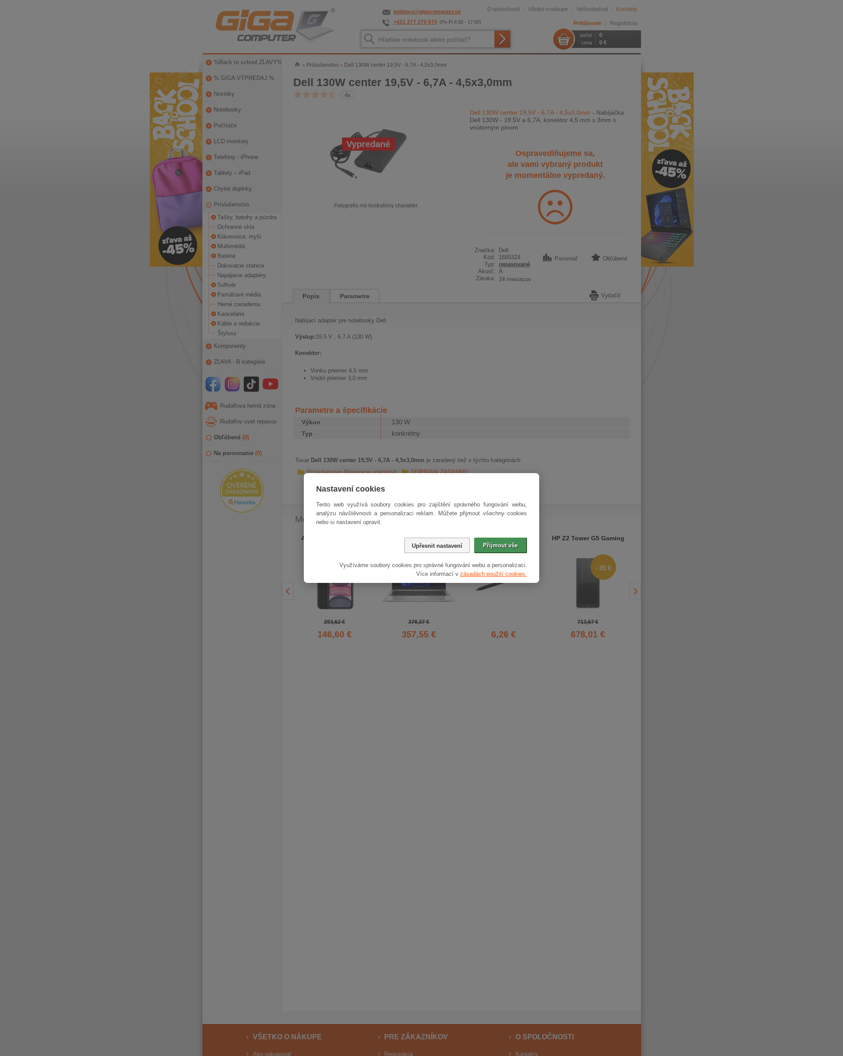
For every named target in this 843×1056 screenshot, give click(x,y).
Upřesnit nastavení (437, 545)
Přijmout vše (500, 545)
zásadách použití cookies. (493, 574)
